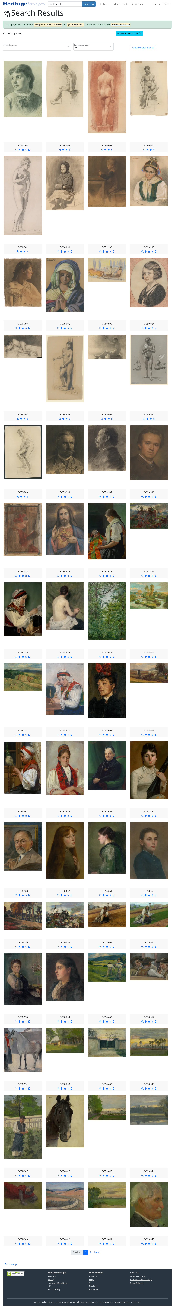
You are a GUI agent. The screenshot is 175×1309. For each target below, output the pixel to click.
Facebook (93, 1286)
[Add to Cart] (23, 149)
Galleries (104, 3)
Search (87, 3)
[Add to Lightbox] (19, 149)
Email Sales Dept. (138, 1276)
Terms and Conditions (58, 1283)
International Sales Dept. (141, 1279)
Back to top (11, 1264)
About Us (93, 1276)
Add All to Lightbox (141, 47)
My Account (138, 3)
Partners (116, 3)
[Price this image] (26, 149)
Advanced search (126, 33)
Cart (125, 3)
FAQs (91, 1279)
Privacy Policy (54, 1289)
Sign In (156, 3)
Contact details (137, 1283)
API (49, 1286)
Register (166, 3)
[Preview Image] (16, 149)
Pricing (51, 1279)
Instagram (93, 1289)
